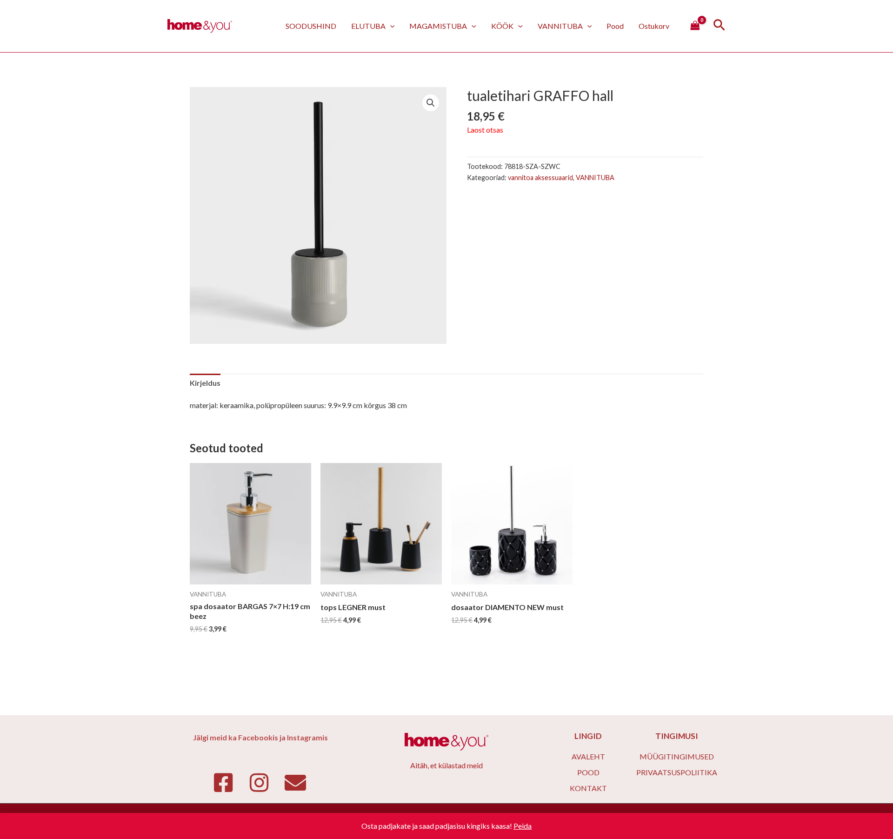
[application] (390, 25)
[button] (430, 102)
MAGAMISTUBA (438, 25)
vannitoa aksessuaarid (540, 177)
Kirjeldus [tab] (205, 382)
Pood (615, 25)
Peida (522, 825)
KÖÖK (502, 25)
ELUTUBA (368, 25)
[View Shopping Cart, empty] (695, 26)
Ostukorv (654, 25)
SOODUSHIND (311, 25)
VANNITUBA (560, 25)
